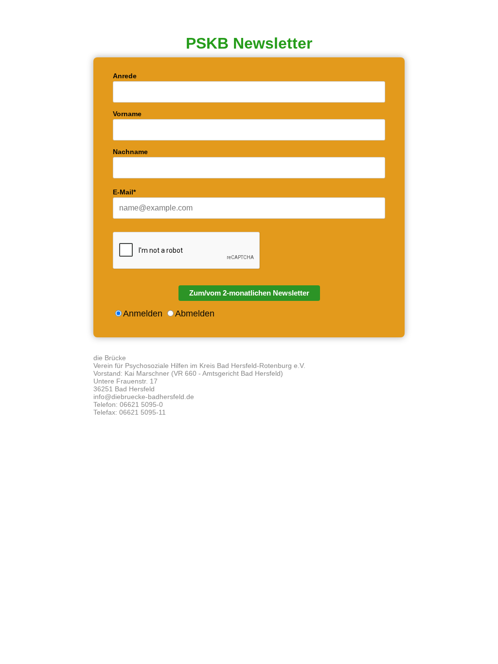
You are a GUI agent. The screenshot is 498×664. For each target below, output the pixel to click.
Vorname (127, 114)
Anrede (125, 76)
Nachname (130, 152)
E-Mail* (124, 192)
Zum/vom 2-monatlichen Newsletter (249, 293)
